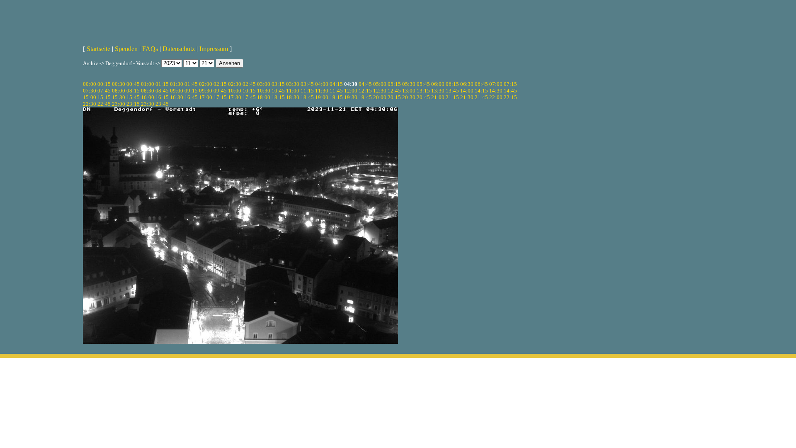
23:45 (162, 104)
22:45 (104, 104)
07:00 (495, 84)
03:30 (292, 84)
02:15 (220, 84)
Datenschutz (179, 48)
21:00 (437, 97)
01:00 (147, 84)
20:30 (408, 97)
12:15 (365, 91)
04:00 (321, 84)
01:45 (191, 84)
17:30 (234, 97)
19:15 (336, 97)
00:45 (133, 84)
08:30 (147, 91)
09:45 (220, 91)
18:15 (278, 97)
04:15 (336, 84)
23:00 (118, 104)
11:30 (321, 91)
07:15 (510, 84)
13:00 (408, 91)
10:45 (278, 91)
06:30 (466, 84)
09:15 (191, 91)
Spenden (126, 48)
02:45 (249, 84)
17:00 (205, 97)
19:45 (365, 97)
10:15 (249, 91)
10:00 (234, 91)
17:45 (249, 97)
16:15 (162, 97)
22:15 (510, 97)
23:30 (147, 104)
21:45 (481, 97)
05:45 (423, 84)
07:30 (89, 91)
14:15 (481, 91)
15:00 (89, 97)
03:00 (263, 84)
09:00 (176, 91)
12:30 (379, 91)
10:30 (263, 91)
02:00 (205, 84)
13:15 (423, 91)
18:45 (307, 97)
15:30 (118, 97)
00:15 (104, 84)
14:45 (510, 91)
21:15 (452, 97)
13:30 (437, 91)
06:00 (437, 84)
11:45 (336, 91)
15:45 (133, 97)
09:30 (205, 91)
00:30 (118, 84)
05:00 (379, 84)
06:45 (481, 84)
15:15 (104, 97)
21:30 (466, 97)
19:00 (321, 97)
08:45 (162, 91)
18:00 (263, 97)
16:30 (176, 97)
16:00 (147, 97)
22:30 (89, 104)
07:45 (104, 91)
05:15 (394, 84)
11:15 (307, 91)
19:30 (350, 97)
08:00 (118, 91)
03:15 (278, 84)
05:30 (408, 84)
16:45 (191, 97)
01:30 (176, 84)
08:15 (133, 91)
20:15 (394, 97)
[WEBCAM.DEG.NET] (398, 19)
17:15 (220, 97)
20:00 (379, 97)
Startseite (98, 48)
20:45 (423, 97)
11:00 (292, 91)
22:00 (495, 97)
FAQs (150, 48)
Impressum (213, 48)
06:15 (452, 84)
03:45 (307, 84)
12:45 (394, 91)
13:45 (452, 91)
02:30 (234, 84)
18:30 (292, 97)
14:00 (466, 91)
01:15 (162, 84)
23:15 (133, 104)
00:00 (89, 84)
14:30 (495, 91)
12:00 (350, 91)
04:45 (365, 84)
